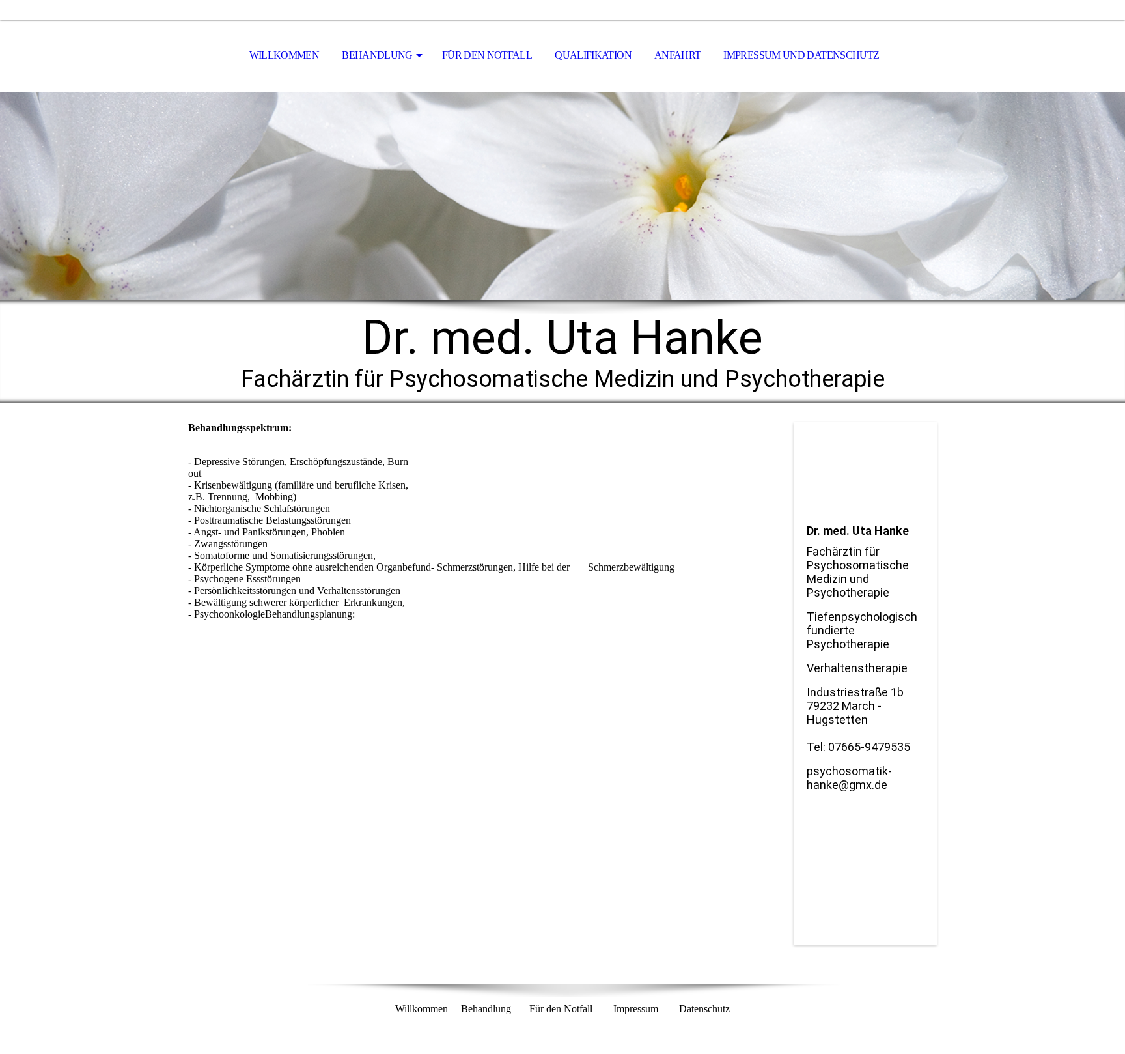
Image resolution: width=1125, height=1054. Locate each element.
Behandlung (377, 55)
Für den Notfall (487, 55)
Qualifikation (593, 55)
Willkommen (284, 55)
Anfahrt (677, 55)
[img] (562, 196)
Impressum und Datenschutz (801, 55)
